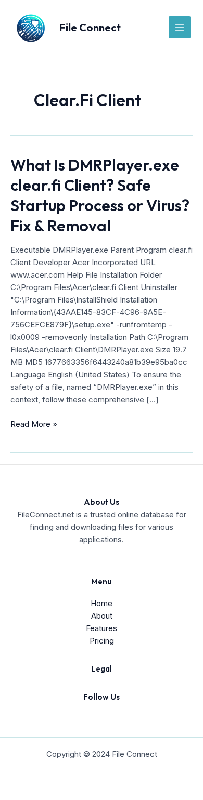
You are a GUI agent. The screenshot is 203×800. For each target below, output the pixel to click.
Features (101, 628)
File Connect (90, 27)
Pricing (102, 641)
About (101, 616)
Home (101, 603)
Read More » (33, 424)
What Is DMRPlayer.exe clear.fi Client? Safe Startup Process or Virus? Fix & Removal (99, 195)
